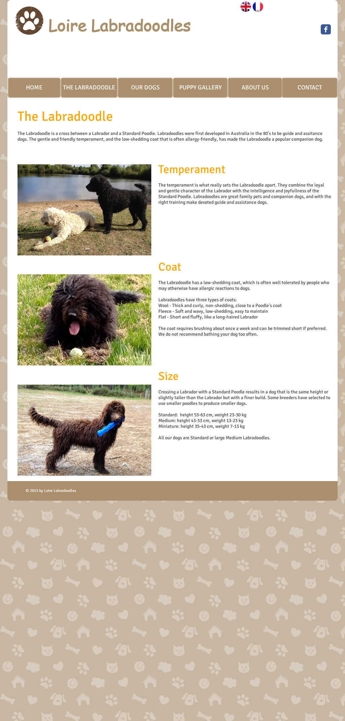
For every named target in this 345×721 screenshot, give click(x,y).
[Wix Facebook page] (326, 29)
